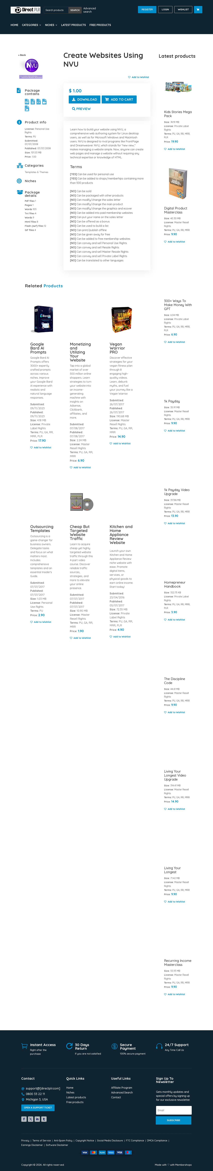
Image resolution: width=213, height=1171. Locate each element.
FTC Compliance (135, 1140)
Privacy (25, 1140)
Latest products (73, 25)
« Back (22, 55)
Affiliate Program (121, 1087)
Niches (70, 1092)
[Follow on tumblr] (44, 1119)
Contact (116, 1097)
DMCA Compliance (157, 1140)
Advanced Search (122, 1092)
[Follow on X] (30, 1119)
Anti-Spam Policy (63, 1140)
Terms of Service (41, 1140)
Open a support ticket (38, 1107)
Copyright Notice (85, 1140)
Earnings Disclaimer (32, 1145)
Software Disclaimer (57, 1145)
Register (147, 9)
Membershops (183, 1164)
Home (14, 25)
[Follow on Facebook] (24, 1119)
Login (165, 9)
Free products (100, 25)
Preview (83, 109)
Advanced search (89, 10)
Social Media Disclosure (110, 1140)
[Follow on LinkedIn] (37, 1119)
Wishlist (183, 9)
